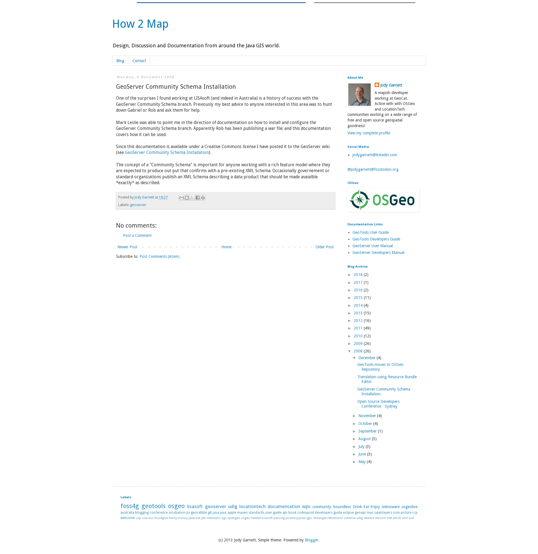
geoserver (138, 205)
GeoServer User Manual (373, 246)
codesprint (305, 512)
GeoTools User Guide (371, 232)
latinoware (391, 506)
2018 (359, 274)
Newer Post (127, 247)
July (362, 446)
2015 (359, 297)
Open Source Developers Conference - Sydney (378, 403)
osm (396, 512)
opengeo (233, 518)
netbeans (214, 518)
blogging (142, 512)
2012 (359, 320)
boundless (342, 506)
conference (159, 512)
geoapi (360, 512)
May (362, 461)
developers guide (328, 512)
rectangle (319, 518)
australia (127, 512)
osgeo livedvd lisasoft (257, 518)
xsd (411, 518)
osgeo (176, 505)
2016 (359, 290)
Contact (139, 61)
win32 (397, 518)
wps (306, 506)
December (367, 358)
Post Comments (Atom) (160, 256)
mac (370, 512)
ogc (223, 518)
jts (188, 512)
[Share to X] (192, 197)
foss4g (129, 505)
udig (232, 506)
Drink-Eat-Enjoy (366, 506)
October (365, 423)
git (210, 512)
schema (350, 518)
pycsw (300, 518)
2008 (359, 351)
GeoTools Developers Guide (376, 239)
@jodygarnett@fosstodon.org (372, 169)
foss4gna (161, 518)
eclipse (348, 512)
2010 (359, 336)
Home (226, 247)
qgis (309, 518)
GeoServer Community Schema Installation (167, 152)
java (216, 512)
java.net (194, 518)
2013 (359, 313)
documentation (284, 506)
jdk (203, 518)
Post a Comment (137, 235)
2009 (359, 343)
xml (405, 518)
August (365, 438)
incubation (177, 512)
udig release (365, 518)
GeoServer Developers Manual (378, 252)
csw (144, 518)
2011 (359, 328)
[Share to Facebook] (197, 197)
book (292, 512)
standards (256, 512)
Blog (120, 61)
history (183, 518)
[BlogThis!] (187, 197)
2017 (359, 282)
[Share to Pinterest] (203, 197)
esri (151, 518)
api (284, 512)
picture (406, 512)
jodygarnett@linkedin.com (375, 155)
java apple (228, 512)
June (362, 454)
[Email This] (181, 197)
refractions (335, 518)
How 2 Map (140, 24)
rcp (415, 512)
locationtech (252, 506)
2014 (359, 305)
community (321, 506)
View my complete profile (368, 133)
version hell (383, 518)
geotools (154, 505)
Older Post (325, 247)
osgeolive (410, 506)
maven (242, 512)
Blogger (311, 540)
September (368, 431)
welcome (127, 518)
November (367, 415)
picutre (291, 518)
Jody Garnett (391, 85)
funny (173, 518)
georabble (199, 512)
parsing (279, 518)
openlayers (383, 512)
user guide (273, 512)
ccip (138, 518)
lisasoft (195, 506)
